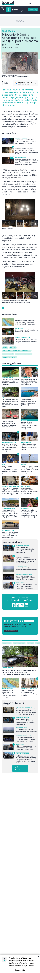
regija (30, 643)
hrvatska (6, 643)
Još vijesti (18, 768)
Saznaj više (20, 970)
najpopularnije (13, 703)
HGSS (5, 347)
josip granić (8, 354)
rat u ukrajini (19, 643)
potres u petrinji (9, 357)
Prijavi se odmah (11, 631)
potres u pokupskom (23, 354)
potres (13, 347)
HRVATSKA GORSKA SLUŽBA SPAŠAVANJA (16, 351)
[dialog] (20, 964)
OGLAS (20, 21)
